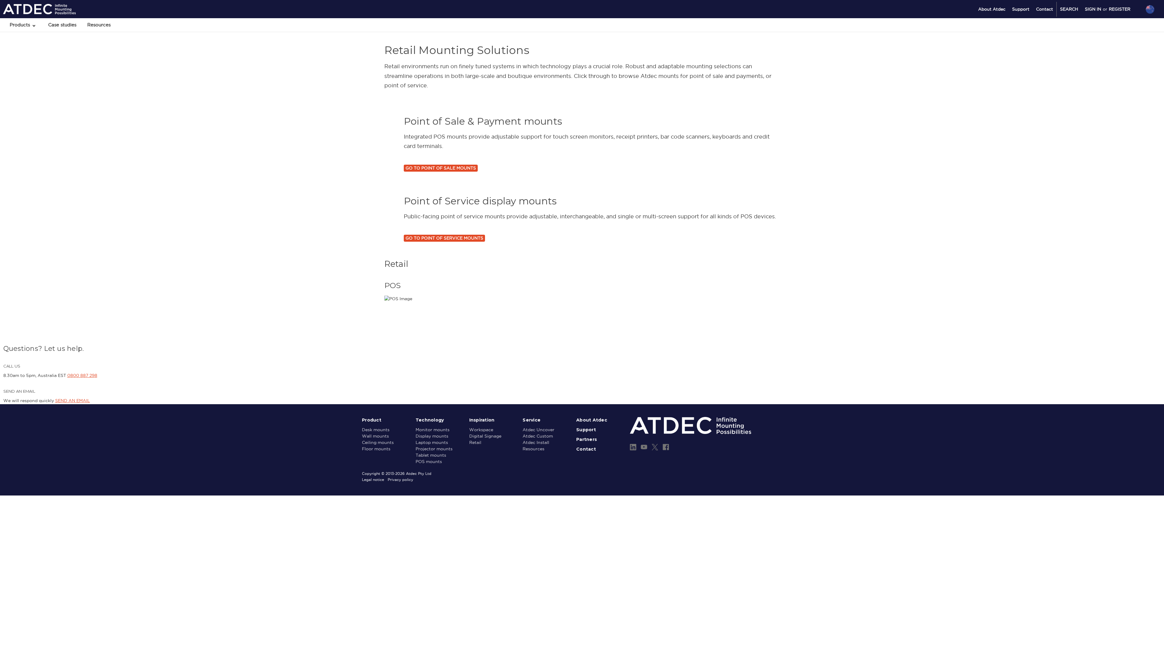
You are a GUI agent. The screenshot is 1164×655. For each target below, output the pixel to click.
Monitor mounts (433, 429)
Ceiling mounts (378, 442)
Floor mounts (376, 448)
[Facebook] (666, 447)
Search (1069, 9)
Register (1119, 9)
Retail (475, 442)
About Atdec (991, 9)
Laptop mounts (432, 442)
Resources (99, 24)
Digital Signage (485, 436)
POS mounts (429, 461)
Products (21, 24)
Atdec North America (1125, 33)
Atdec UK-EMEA (1121, 41)
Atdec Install (536, 442)
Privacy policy (400, 480)
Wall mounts (375, 436)
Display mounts (432, 436)
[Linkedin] (633, 447)
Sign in (1093, 9)
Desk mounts (376, 429)
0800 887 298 (82, 375)
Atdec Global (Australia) (1127, 25)
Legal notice (373, 480)
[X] (655, 447)
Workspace (481, 429)
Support (1020, 9)
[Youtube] (644, 447)
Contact (1044, 9)
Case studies (62, 24)
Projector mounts (434, 448)
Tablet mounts (431, 455)
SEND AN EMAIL (72, 400)
